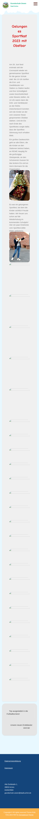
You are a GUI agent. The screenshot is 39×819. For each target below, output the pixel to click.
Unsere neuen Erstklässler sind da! (21, 726)
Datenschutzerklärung (13, 761)
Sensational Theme (26, 815)
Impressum (9, 768)
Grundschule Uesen (18, 3)
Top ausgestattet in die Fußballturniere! (17, 712)
